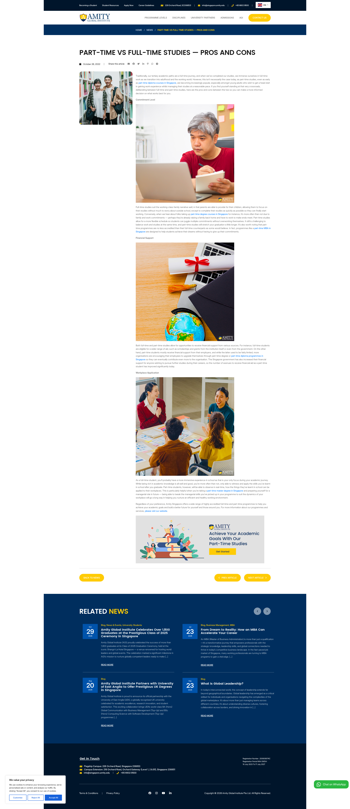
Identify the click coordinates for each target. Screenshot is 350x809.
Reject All (36, 797)
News (150, 30)
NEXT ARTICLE (256, 577)
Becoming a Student (88, 5)
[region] (35, 789)
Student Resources (110, 5)
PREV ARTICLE (229, 577)
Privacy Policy (113, 793)
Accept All (53, 797)
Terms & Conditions (88, 793)
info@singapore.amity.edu (213, 5)
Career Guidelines (146, 5)
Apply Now (128, 5)
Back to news (92, 577)
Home (139, 30)
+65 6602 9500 (242, 5)
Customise (17, 797)
